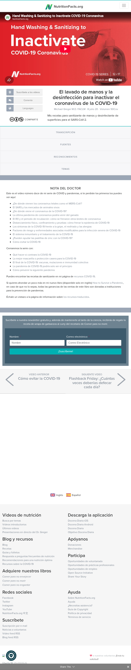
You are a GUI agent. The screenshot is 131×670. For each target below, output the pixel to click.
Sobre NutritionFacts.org (81, 598)
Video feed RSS (11, 633)
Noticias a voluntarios (14, 629)
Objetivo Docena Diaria (81, 532)
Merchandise (75, 548)
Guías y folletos (10, 552)
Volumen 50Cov (109, 109)
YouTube (7, 609)
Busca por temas (11, 520)
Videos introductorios (14, 524)
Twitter (6, 601)
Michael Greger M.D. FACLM (70, 109)
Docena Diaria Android (80, 524)
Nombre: (15, 336)
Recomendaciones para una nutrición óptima (27, 560)
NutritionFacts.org (68, 6)
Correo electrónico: (77, 336)
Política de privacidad (80, 613)
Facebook (7, 598)
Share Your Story (77, 576)
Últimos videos (10, 528)
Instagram (7, 605)
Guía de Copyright (78, 609)
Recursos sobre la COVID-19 (18, 564)
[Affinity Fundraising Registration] (11, 655)
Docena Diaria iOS (78, 520)
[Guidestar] (3, 655)
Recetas (6, 548)
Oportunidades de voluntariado (85, 561)
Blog (5, 544)
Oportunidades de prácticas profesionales (91, 565)
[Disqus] (65, 438)
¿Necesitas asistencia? (80, 605)
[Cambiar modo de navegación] (123, 5)
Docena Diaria (76, 528)
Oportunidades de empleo (82, 569)
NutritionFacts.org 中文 (15, 613)
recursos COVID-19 (84, 276)
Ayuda (71, 601)
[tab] (65, 132)
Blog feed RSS (10, 637)
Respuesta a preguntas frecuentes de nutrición (28, 556)
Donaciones (74, 544)
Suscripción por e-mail (14, 625)
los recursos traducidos (76, 297)
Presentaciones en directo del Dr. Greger (25, 532)
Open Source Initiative (80, 572)
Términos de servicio (79, 617)
